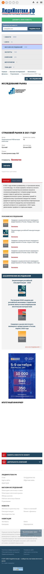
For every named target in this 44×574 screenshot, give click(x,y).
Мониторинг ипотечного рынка (12, 493)
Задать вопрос (16, 180)
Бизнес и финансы (30, 511)
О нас (3, 477)
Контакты (26, 554)
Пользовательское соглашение (11, 552)
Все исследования (32, 347)
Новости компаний (30, 509)
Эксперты (5, 521)
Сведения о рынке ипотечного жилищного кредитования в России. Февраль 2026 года (25, 262)
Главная (4, 72)
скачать (6, 166)
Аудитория (5, 483)
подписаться (34, 29)
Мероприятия (28, 524)
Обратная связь (29, 480)
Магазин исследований (17, 72)
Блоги (26, 521)
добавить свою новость (22, 20)
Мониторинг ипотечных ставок (12, 490)
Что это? (25, 534)
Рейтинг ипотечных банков (11, 499)
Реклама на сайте (29, 550)
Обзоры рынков (7, 496)
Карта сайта (6, 480)
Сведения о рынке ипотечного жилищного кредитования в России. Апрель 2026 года (25, 241)
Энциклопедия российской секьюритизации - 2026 (25, 231)
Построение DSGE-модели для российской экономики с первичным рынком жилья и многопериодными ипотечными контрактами (22, 303)
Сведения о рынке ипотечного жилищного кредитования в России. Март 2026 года (24, 251)
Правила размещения (8, 554)
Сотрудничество (29, 477)
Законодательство (8, 514)
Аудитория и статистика (31, 552)
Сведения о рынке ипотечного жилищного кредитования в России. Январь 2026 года (25, 221)
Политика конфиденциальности (11, 550)
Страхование (14, 74)
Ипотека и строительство (10, 509)
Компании (5, 524)
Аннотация (6, 180)
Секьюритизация (7, 511)
